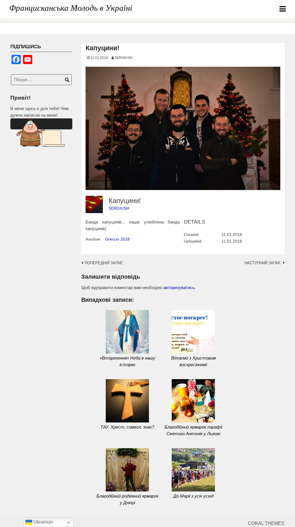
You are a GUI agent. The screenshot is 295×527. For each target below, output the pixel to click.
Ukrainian (42, 521)
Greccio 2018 (117, 239)
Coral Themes (266, 523)
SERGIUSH (123, 57)
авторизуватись (179, 287)
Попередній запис (104, 263)
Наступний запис (263, 263)
